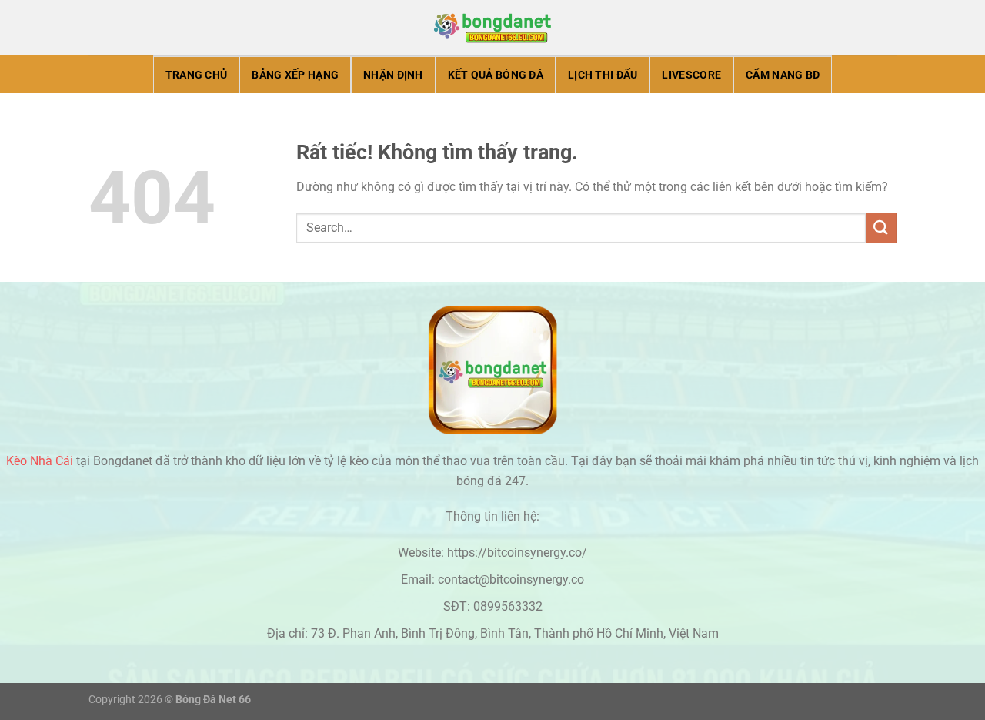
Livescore (691, 75)
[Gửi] (881, 228)
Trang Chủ (196, 75)
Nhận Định (393, 75)
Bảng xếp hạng (295, 75)
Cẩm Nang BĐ (783, 75)
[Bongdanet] (492, 27)
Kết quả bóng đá (495, 75)
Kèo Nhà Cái (39, 461)
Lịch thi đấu (602, 75)
